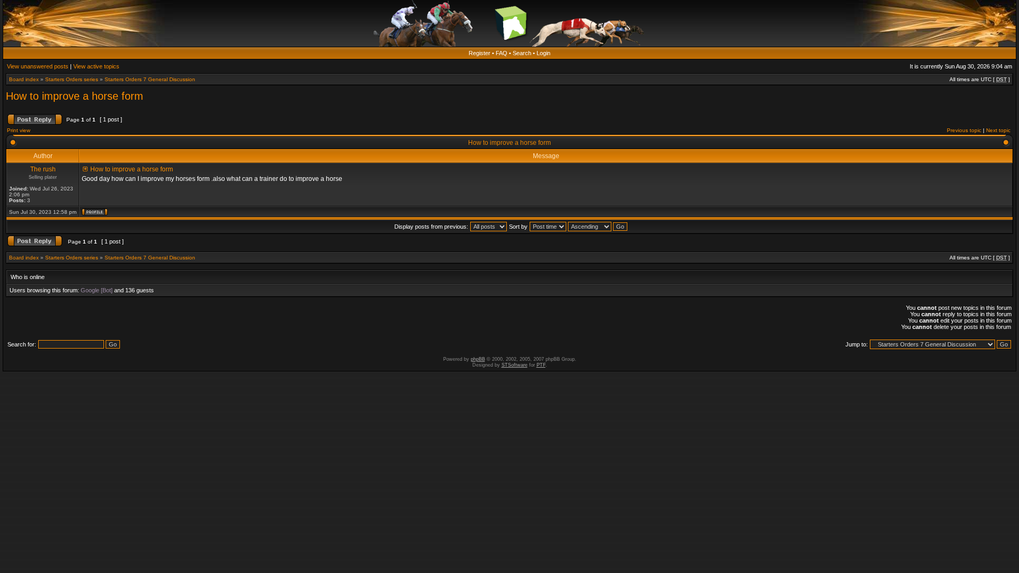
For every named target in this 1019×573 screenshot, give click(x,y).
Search (522, 53)
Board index (24, 79)
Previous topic (964, 130)
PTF (541, 365)
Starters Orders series (71, 79)
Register (479, 53)
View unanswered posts (37, 66)
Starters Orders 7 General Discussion (150, 79)
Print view (18, 130)
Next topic (998, 130)
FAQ (501, 53)
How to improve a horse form (74, 96)
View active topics (96, 66)
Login (543, 53)
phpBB (478, 359)
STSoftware (515, 365)
